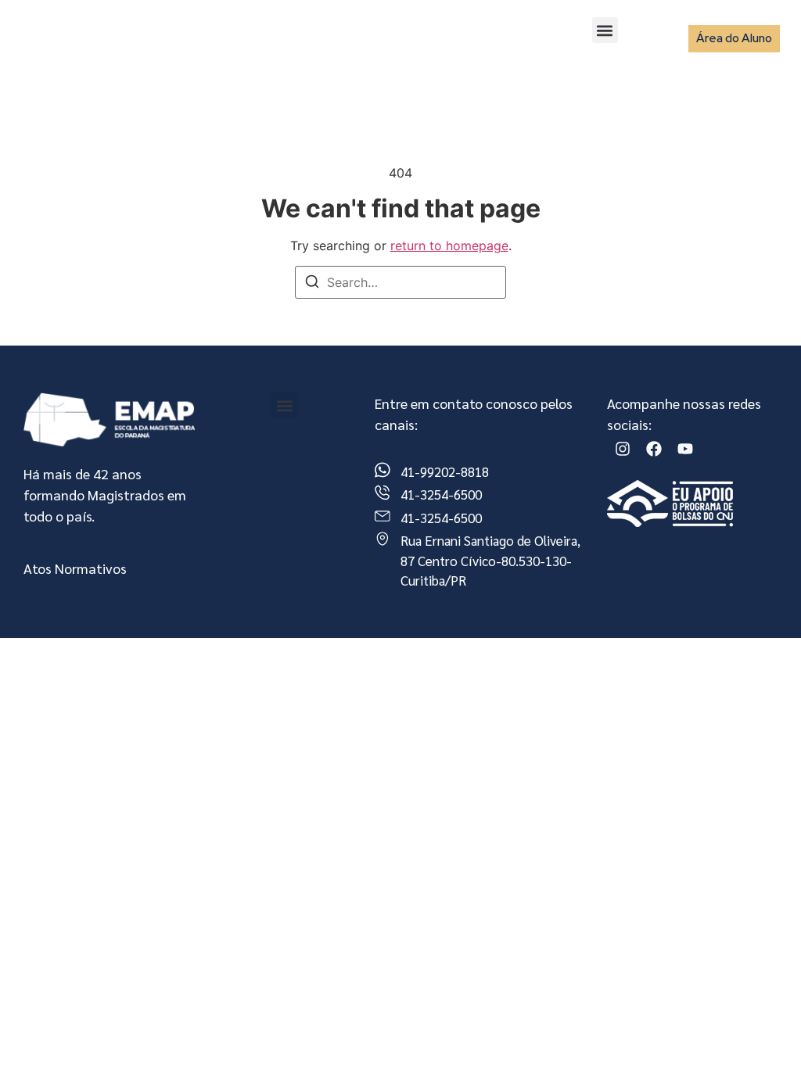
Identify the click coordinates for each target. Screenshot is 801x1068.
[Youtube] (685, 448)
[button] (605, 30)
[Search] (312, 283)
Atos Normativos (75, 568)
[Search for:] (400, 282)
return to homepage (449, 245)
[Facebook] (654, 448)
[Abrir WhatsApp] (761, 1028)
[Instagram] (622, 448)
